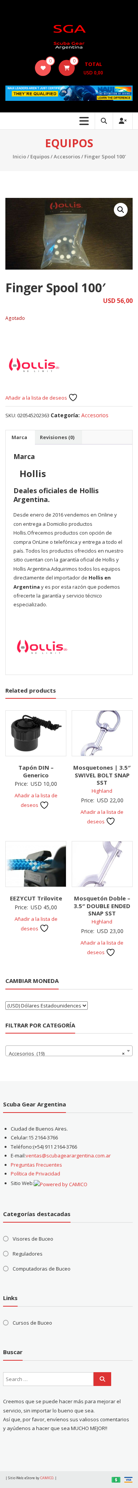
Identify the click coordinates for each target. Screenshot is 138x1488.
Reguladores (28, 1253)
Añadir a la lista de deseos (36, 397)
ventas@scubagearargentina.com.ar (68, 1155)
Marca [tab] (19, 437)
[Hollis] (34, 364)
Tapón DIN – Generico (36, 771)
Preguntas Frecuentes (36, 1164)
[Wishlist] (43, 67)
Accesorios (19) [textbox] (66, 1053)
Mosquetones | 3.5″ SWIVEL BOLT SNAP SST (102, 775)
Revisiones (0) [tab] (57, 437)
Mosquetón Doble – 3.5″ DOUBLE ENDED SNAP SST (102, 905)
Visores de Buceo (33, 1238)
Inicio (19, 156)
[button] (121, 210)
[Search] (102, 1379)
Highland (102, 790)
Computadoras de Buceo (42, 1268)
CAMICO (46, 1477)
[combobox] (68, 1050)
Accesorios (67, 156)
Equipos (39, 156)
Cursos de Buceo (32, 1322)
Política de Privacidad (35, 1173)
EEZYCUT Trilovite (36, 898)
